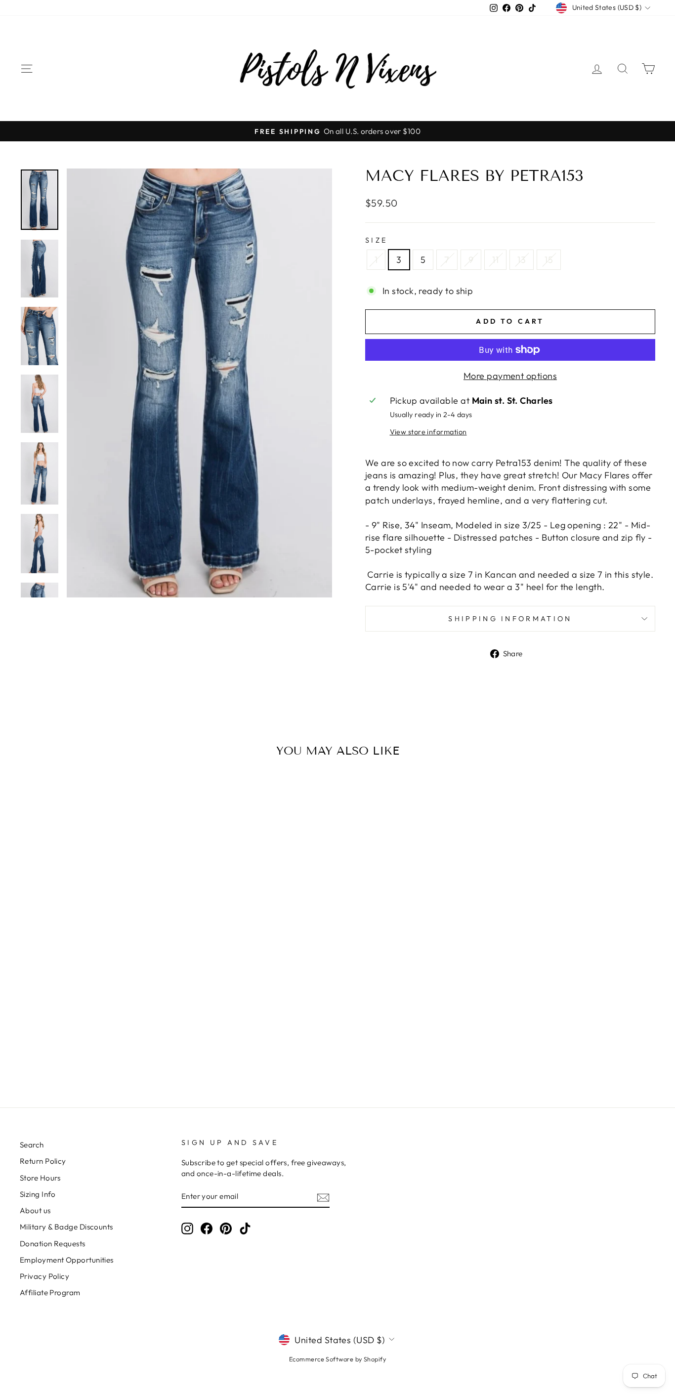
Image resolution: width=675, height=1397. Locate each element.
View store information (428, 431)
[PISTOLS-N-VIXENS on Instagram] (187, 1228)
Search (32, 1144)
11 (495, 259)
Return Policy (43, 1161)
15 (549, 259)
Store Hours (40, 1178)
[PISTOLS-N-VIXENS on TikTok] (245, 1228)
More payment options (510, 375)
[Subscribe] (323, 1196)
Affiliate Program (50, 1292)
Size (376, 240)
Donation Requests (52, 1243)
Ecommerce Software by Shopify (337, 1359)
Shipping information (510, 618)
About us (35, 1210)
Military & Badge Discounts (66, 1226)
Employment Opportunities (67, 1260)
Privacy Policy (44, 1276)
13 (521, 259)
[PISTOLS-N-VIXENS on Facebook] (206, 1228)
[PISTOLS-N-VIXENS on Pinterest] (226, 1228)
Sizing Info (38, 1194)
